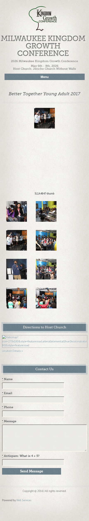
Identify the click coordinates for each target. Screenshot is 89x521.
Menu (45, 76)
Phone (7, 407)
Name (7, 379)
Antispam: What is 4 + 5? (21, 456)
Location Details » (12, 351)
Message (9, 421)
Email (7, 393)
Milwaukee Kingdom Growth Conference (43, 46)
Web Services (23, 500)
